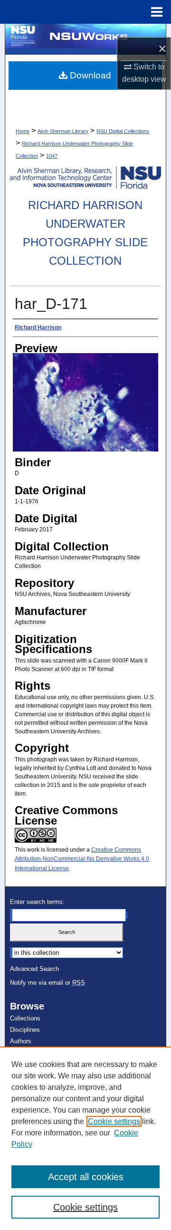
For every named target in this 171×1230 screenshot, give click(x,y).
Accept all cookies (86, 1177)
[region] (85, 1138)
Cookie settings (114, 1121)
